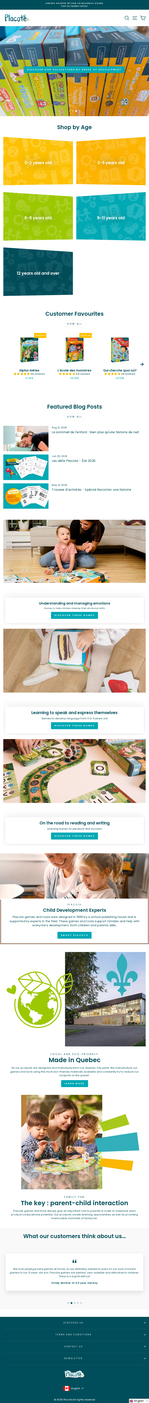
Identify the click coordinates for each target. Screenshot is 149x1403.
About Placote (74, 935)
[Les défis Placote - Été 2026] (26, 467)
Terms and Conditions (73, 1334)
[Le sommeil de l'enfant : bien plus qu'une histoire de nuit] (26, 438)
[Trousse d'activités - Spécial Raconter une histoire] (26, 496)
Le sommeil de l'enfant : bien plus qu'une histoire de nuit (95, 432)
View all (74, 323)
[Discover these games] (74, 572)
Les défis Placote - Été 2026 (73, 461)
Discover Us (73, 1322)
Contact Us (73, 1346)
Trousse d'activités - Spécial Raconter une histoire (91, 489)
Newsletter (73, 1358)
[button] (22, 374)
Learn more (75, 1083)
